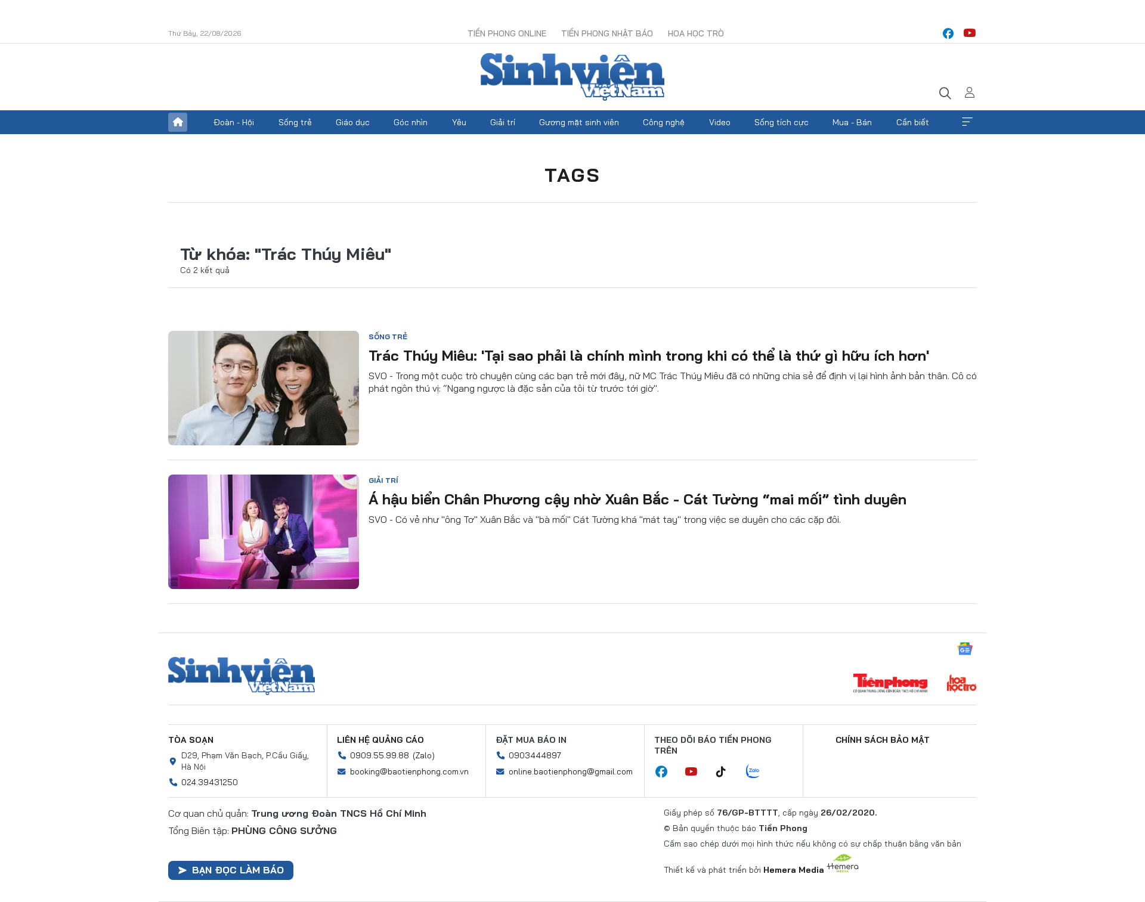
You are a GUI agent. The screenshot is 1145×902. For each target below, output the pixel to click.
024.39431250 (209, 782)
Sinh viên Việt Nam (241, 676)
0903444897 (535, 755)
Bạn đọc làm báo (238, 870)
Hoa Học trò (696, 33)
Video (720, 122)
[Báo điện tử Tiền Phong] (890, 684)
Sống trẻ (295, 122)
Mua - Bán (852, 122)
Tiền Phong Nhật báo (607, 33)
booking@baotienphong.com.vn (409, 771)
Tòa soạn (190, 739)
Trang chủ (177, 122)
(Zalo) (424, 755)
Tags (572, 175)
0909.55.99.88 (379, 755)
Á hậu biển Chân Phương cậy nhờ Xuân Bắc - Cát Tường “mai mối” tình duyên (637, 499)
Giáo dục (353, 122)
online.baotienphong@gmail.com (571, 771)
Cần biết (912, 122)
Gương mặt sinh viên (579, 122)
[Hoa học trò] (961, 684)
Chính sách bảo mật (882, 739)
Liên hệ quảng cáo (380, 739)
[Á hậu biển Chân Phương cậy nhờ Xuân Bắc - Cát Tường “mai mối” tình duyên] (263, 532)
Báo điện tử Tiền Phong (572, 77)
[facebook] (948, 33)
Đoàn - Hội (233, 122)
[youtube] (970, 33)
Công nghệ (664, 122)
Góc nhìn (411, 122)
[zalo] (759, 772)
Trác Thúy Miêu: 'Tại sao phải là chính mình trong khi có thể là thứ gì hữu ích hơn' (649, 355)
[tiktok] (727, 772)
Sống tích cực (781, 122)
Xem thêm (967, 122)
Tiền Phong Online (507, 33)
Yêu (459, 122)
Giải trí (502, 122)
